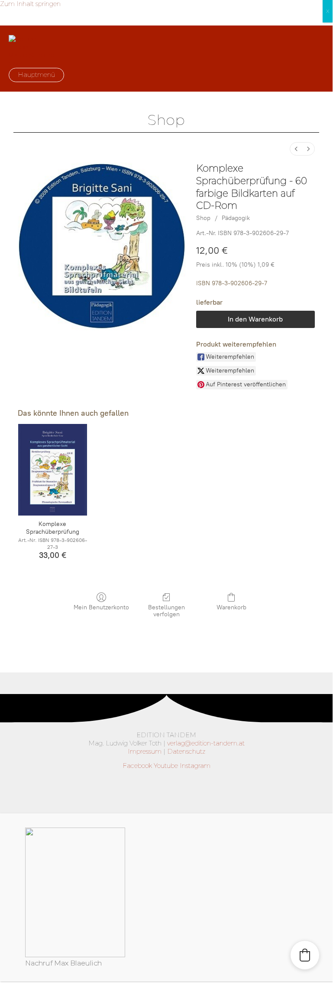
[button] (305, 955)
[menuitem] (296, 149)
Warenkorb (231, 607)
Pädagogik (236, 218)
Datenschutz (186, 751)
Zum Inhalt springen (30, 4)
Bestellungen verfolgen (166, 611)
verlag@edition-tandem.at (206, 743)
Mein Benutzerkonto (101, 607)
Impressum (145, 751)
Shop (203, 218)
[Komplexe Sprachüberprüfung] (52, 470)
